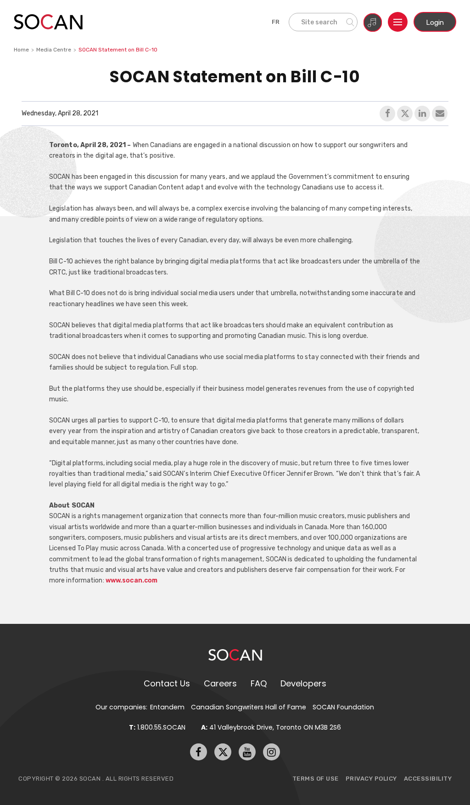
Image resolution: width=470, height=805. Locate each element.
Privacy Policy (371, 778)
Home (21, 49)
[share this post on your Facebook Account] (387, 113)
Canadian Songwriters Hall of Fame (248, 707)
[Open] (398, 22)
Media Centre (53, 49)
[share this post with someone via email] (440, 113)
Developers (303, 683)
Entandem (167, 707)
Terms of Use (315, 778)
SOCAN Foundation (343, 707)
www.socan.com (131, 580)
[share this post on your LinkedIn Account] (422, 113)
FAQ (259, 683)
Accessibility (428, 778)
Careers (220, 683)
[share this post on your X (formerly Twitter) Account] (405, 113)
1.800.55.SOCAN (157, 727)
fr (276, 21)
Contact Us (167, 683)
